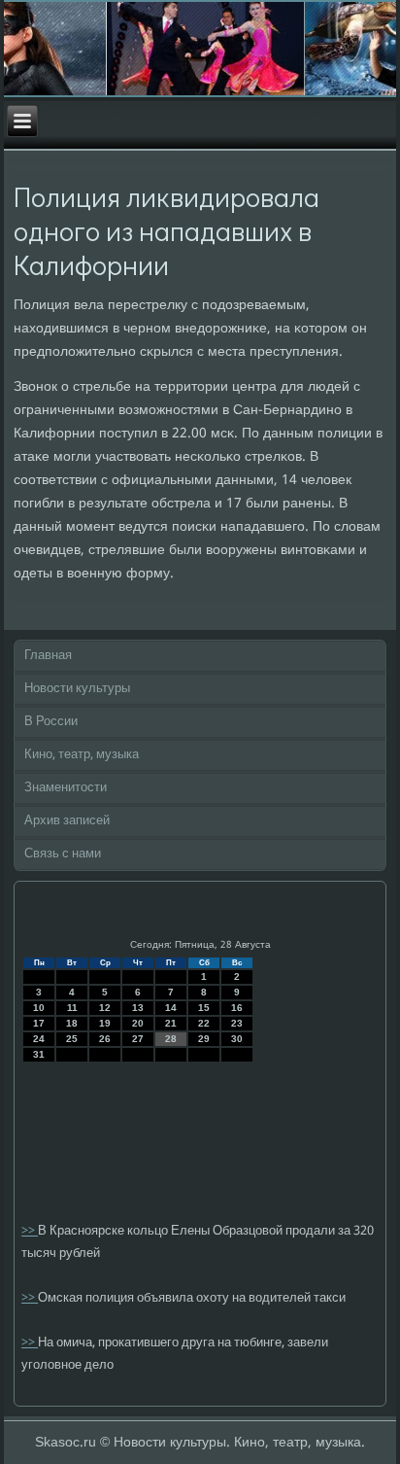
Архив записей (67, 821)
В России (51, 722)
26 (105, 1038)
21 (171, 1023)
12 (105, 1007)
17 (39, 1023)
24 (39, 1038)
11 (72, 1007)
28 (171, 1038)
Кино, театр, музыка (81, 755)
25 (72, 1038)
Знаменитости (65, 788)
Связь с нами (62, 854)
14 (171, 1007)
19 (105, 1023)
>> (29, 1231)
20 (138, 1023)
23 (237, 1023)
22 (204, 1023)
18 (72, 1023)
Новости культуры (77, 689)
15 (204, 1007)
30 (237, 1038)
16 (237, 1007)
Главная (48, 656)
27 (138, 1038)
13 (138, 1007)
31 (39, 1054)
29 (204, 1038)
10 (39, 1007)
